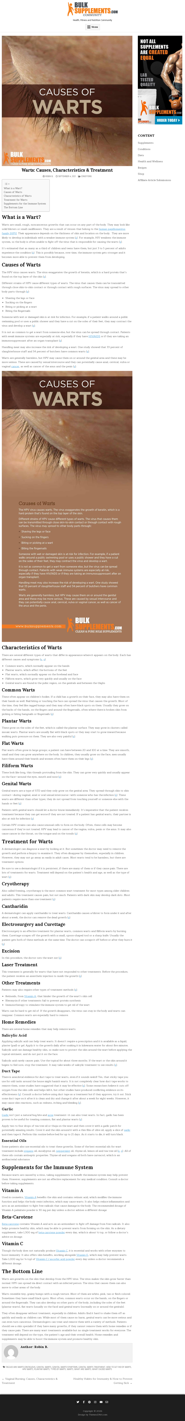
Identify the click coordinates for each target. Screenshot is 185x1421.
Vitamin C (62, 1251)
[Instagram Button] (95, 1402)
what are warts (82, 1369)
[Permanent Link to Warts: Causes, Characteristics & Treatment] (67, 101)
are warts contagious (24, 1367)
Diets (141, 155)
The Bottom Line (13, 208)
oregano (28, 1151)
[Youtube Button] (101, 1402)
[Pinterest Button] (89, 1402)
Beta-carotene (10, 1224)
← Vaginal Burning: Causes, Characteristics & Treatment (30, 1381)
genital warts (43, 1367)
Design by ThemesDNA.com (92, 1414)
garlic (127, 1130)
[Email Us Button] (106, 1402)
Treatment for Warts (15, 200)
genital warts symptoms (65, 1367)
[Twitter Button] (78, 1402)
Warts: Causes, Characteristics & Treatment (67, 170)
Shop (141, 174)
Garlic (5, 1115)
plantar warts (42, 1369)
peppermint (63, 1151)
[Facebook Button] (83, 1402)
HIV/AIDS (94, 336)
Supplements (146, 143)
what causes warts (102, 1369)
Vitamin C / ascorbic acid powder (55, 1259)
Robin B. (49, 176)
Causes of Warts (13, 192)
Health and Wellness (150, 161)
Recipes (142, 168)
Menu (95, 26)
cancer (15, 366)
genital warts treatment (92, 1367)
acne (50, 1115)
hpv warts (27, 1369)
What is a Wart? (13, 188)
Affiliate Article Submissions (154, 180)
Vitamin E (82, 1255)
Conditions (86, 176)
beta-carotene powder (51, 1232)
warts (70, 1369)
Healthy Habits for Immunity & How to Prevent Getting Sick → (102, 1381)
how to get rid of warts (118, 1367)
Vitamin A (30, 996)
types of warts (58, 1369)
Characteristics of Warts (17, 196)
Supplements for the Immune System (25, 204)
